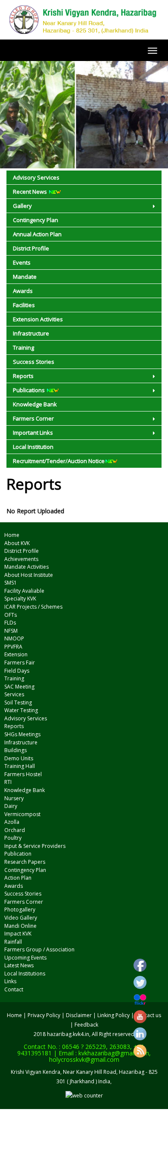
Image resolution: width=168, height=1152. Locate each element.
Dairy (10, 806)
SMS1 (10, 582)
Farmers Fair (19, 662)
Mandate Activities (26, 566)
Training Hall (19, 766)
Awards (23, 291)
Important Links (33, 432)
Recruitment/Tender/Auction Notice (59, 461)
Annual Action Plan (37, 234)
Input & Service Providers (34, 846)
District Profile (31, 248)
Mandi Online (20, 926)
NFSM (11, 630)
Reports (23, 376)
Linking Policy (113, 1015)
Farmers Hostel (23, 774)
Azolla (11, 822)
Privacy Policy (44, 1015)
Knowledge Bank (35, 404)
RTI (8, 782)
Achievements (21, 559)
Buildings (15, 750)
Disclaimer (79, 1015)
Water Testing (21, 710)
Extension (16, 654)
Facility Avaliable (24, 590)
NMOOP (14, 638)
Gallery (22, 206)
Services (14, 694)
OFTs (10, 615)
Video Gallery (20, 917)
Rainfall (13, 941)
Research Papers (24, 862)
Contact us (148, 1015)
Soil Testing (18, 702)
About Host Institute (28, 575)
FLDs (10, 622)
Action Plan (17, 877)
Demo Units (18, 758)
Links (10, 981)
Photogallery (19, 909)
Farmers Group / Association (39, 949)
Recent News (30, 191)
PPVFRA (13, 646)
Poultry (13, 837)
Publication (17, 853)
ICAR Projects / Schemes (33, 606)
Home (11, 535)
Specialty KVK (20, 598)
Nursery (14, 798)
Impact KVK (17, 933)
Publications (29, 390)
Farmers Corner (33, 418)
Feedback (86, 1024)
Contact (13, 989)
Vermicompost (22, 814)
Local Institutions (24, 973)
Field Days (16, 670)
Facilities (24, 305)
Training (23, 347)
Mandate (25, 276)
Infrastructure (31, 333)
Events (22, 262)
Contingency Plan (35, 220)
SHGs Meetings (22, 734)
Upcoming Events (25, 957)
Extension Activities (38, 319)
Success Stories (33, 362)
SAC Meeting (19, 686)
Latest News (19, 965)
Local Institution (33, 447)
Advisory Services (36, 177)
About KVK (17, 543)
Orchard (14, 830)
